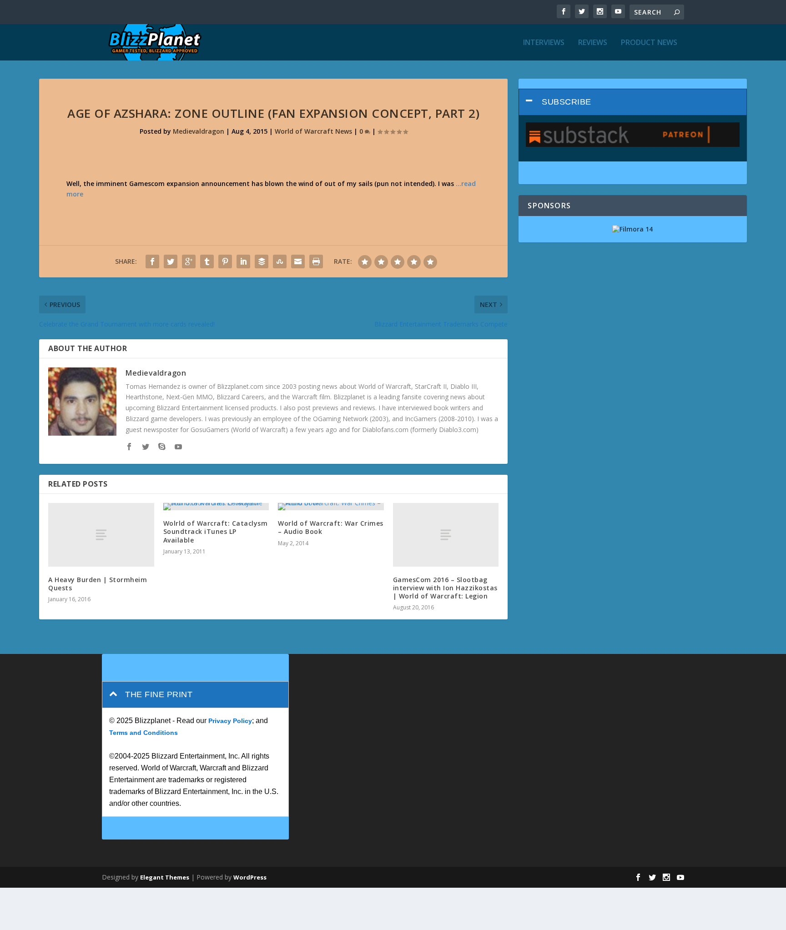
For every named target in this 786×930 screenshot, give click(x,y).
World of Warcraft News (313, 131)
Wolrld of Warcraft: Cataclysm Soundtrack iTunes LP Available (215, 531)
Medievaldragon (198, 131)
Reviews (592, 43)
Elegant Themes (164, 877)
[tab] (632, 102)
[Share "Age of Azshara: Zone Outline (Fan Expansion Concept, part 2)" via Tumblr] (207, 261)
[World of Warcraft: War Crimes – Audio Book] (330, 506)
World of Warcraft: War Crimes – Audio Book (330, 527)
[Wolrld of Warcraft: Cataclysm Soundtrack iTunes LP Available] (216, 506)
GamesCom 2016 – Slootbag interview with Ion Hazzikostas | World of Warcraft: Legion (445, 587)
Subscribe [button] (566, 101)
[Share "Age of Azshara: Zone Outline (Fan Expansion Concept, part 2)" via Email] (298, 261)
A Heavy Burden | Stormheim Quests (97, 583)
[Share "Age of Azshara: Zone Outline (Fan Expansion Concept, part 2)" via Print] (316, 261)
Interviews (543, 43)
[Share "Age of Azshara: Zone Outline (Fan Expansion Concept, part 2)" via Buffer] (261, 261)
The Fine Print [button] (158, 694)
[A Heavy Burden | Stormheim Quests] (101, 534)
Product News (649, 43)
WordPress (250, 877)
